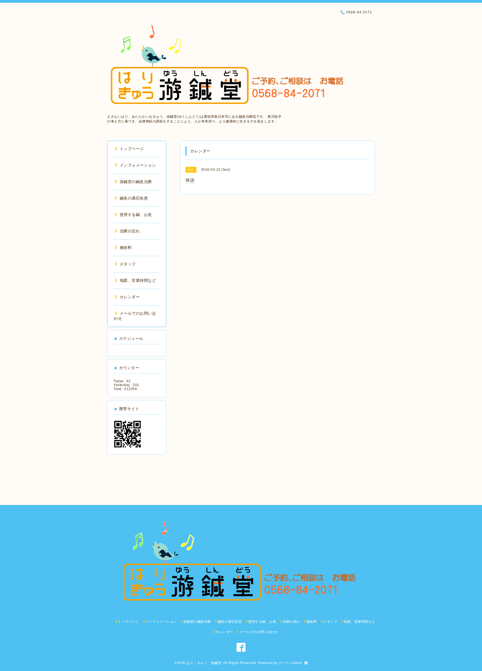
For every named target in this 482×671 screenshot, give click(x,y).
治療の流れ (130, 231)
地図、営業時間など (138, 280)
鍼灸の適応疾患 (134, 198)
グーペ (283, 663)
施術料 (126, 247)
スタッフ (128, 264)
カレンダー (130, 297)
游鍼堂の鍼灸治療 (136, 181)
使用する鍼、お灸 (136, 214)
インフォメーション (138, 165)
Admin (297, 663)
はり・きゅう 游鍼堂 (203, 663)
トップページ (132, 148)
